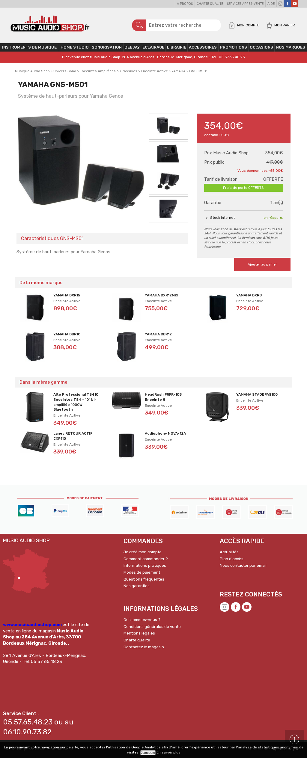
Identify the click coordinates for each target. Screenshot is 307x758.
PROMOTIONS (233, 47)
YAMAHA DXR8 (249, 295)
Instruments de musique (29, 47)
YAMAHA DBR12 (158, 334)
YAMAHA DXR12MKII (162, 295)
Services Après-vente (245, 4)
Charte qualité (210, 4)
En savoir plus (168, 752)
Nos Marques (290, 47)
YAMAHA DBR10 (66, 334)
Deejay (132, 47)
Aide (271, 4)
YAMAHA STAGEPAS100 (257, 394)
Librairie (176, 47)
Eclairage (153, 47)
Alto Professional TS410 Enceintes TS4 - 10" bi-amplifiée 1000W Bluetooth (75, 402)
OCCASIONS (261, 47)
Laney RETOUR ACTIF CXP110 (72, 436)
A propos (185, 4)
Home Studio (75, 47)
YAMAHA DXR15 (66, 295)
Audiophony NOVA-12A (165, 433)
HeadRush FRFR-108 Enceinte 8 (163, 397)
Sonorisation (107, 47)
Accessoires (203, 47)
